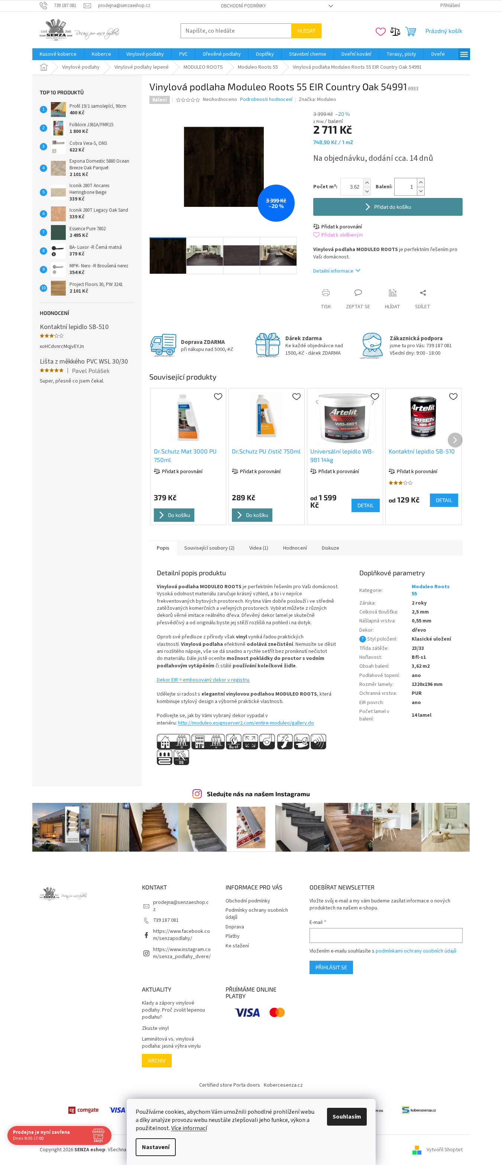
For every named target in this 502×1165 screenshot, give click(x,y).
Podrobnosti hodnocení (266, 99)
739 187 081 (166, 920)
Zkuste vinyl (155, 1028)
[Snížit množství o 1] (420, 191)
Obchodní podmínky (243, 6)
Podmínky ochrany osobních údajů (257, 914)
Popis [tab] (163, 548)
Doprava (235, 927)
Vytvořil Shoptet (445, 1149)
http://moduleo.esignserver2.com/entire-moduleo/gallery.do (246, 723)
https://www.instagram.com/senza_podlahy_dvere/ (182, 953)
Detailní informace (333, 271)
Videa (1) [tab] (258, 548)
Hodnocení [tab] (295, 548)
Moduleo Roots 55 (431, 590)
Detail (365, 505)
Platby (233, 936)
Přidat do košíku (392, 207)
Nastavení (155, 1147)
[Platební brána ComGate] (83, 1110)
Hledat (306, 30)
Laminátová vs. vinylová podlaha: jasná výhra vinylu (171, 1043)
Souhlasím (347, 1117)
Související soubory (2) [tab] (209, 548)
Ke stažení (237, 946)
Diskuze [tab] (330, 548)
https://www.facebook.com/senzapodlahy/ (181, 935)
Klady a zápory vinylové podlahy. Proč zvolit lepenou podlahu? (173, 1010)
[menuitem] (58, 54)
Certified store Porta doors (229, 1085)
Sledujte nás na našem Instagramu (258, 793)
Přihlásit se (331, 967)
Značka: (317, 99)
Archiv (157, 1060)
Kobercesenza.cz (283, 1085)
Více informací (189, 1128)
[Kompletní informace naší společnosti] (418, 1110)
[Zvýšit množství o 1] (420, 182)
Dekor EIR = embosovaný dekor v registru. (203, 680)
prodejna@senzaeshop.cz (181, 906)
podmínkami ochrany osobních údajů (416, 951)
